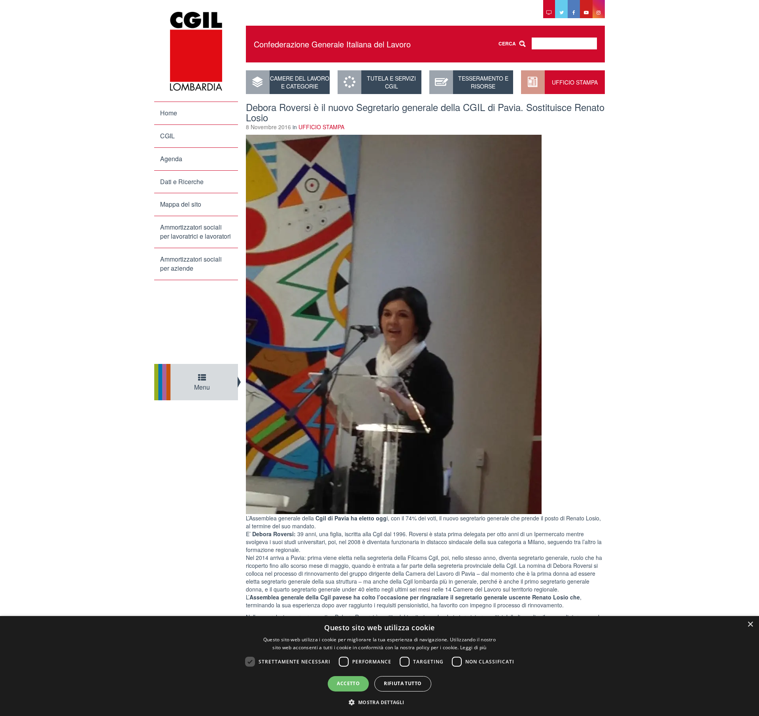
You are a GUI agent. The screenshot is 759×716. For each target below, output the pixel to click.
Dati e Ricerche (182, 181)
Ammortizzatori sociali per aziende (191, 263)
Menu (202, 387)
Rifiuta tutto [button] (402, 683)
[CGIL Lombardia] (196, 51)
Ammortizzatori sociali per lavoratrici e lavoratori (195, 231)
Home (168, 112)
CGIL (167, 135)
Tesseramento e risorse (483, 82)
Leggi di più (473, 647)
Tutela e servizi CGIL (391, 82)
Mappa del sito (180, 204)
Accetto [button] (348, 683)
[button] (379, 702)
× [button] (750, 624)
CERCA (507, 43)
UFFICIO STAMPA (575, 82)
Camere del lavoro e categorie (299, 82)
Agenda (171, 158)
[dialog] (379, 666)
